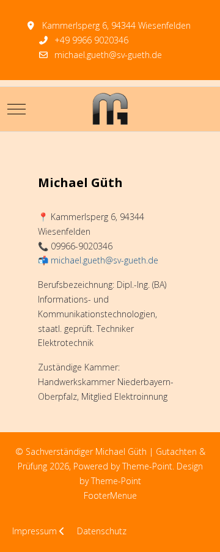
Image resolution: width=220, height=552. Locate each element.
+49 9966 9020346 (91, 40)
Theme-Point (147, 466)
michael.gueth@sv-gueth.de (108, 55)
